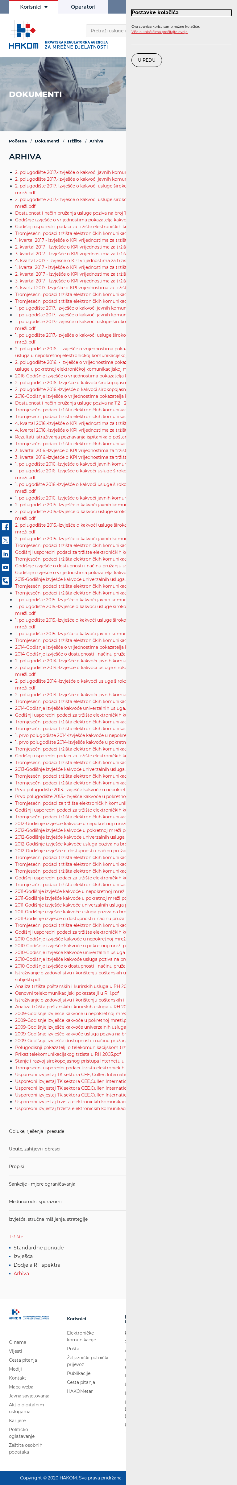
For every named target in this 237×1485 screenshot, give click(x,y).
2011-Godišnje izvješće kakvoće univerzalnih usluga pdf (73, 905)
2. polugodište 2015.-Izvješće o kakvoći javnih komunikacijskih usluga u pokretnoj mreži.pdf (113, 538)
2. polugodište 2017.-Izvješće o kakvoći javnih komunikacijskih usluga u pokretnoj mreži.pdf (113, 179)
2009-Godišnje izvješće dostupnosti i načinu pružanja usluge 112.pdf (87, 1040)
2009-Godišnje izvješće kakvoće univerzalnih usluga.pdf (74, 1027)
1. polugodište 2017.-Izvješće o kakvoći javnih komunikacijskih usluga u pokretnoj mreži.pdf (112, 315)
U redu (147, 60)
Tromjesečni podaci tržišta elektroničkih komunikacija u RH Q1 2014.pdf (92, 762)
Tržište (16, 1237)
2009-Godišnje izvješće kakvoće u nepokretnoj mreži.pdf (75, 1013)
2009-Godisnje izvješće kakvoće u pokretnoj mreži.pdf (73, 1020)
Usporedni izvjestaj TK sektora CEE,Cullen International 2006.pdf (84, 1081)
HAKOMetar (80, 1391)
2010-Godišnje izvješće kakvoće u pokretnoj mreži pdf (72, 945)
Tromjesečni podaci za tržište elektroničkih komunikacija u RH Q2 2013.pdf (95, 803)
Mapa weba (21, 1387)
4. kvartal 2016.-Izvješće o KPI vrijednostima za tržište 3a (75, 423)
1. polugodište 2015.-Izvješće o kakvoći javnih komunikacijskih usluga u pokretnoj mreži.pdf (112, 633)
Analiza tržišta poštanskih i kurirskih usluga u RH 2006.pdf (77, 1007)
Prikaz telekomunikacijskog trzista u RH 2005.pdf (68, 1054)
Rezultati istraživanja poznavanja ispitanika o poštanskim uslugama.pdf (92, 437)
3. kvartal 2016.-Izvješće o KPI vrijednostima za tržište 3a (75, 450)
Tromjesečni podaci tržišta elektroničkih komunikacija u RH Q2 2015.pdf (92, 640)
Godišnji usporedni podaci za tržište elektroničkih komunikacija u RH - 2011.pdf (99, 878)
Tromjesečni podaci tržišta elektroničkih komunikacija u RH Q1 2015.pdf (91, 701)
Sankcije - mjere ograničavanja (42, 1184)
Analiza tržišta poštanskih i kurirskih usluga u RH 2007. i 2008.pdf (85, 986)
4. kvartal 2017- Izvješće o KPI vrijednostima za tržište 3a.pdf (79, 287)
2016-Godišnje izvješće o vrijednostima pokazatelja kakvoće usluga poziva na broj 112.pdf (110, 396)
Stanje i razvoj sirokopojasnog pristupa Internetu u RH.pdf (77, 1061)
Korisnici (30, 7)
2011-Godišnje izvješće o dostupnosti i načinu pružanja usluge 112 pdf (88, 918)
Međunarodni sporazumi (35, 1201)
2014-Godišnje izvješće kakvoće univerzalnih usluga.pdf (74, 708)
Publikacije (78, 1373)
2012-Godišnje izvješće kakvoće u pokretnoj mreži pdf (72, 830)
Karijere (17, 1420)
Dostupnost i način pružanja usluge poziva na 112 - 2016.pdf (78, 403)
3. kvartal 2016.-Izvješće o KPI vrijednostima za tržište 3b (75, 457)
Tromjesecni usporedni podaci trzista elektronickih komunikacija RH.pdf (92, 1068)
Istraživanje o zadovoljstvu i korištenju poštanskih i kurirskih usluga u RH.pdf (97, 1000)
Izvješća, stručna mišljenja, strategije (48, 1219)
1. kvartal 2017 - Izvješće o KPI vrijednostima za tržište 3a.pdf (79, 267)
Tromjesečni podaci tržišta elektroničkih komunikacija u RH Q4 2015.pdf (92, 586)
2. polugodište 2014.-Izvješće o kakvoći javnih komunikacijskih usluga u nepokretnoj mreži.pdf (116, 661)
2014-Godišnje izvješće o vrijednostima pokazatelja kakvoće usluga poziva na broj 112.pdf (110, 647)
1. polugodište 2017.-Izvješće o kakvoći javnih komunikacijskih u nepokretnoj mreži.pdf (107, 308)
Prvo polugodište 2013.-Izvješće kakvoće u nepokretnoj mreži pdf (84, 789)
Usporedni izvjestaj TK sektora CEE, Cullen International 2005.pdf (84, 1074)
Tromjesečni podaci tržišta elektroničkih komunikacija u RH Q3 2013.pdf (92, 783)
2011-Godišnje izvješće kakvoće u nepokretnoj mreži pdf (74, 891)
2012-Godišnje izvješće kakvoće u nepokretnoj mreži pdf (75, 823)
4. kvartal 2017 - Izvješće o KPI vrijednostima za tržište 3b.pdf (80, 260)
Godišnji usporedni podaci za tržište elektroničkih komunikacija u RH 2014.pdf (98, 715)
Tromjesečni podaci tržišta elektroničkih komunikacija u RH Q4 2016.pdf (92, 416)
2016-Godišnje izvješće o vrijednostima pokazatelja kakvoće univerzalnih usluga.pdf (104, 376)
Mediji (15, 1369)
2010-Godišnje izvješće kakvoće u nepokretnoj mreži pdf (75, 939)
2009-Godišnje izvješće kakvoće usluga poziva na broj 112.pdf (80, 1034)
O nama (17, 1342)
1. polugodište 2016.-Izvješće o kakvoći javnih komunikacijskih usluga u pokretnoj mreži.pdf (112, 498)
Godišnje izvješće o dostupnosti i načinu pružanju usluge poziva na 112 (90, 566)
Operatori (83, 7)
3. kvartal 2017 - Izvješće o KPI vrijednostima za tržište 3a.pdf (79, 281)
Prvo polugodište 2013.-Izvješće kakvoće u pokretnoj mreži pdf (82, 796)
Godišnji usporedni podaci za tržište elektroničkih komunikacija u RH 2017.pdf (98, 226)
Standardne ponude (39, 1248)
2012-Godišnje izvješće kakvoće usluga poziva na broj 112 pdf (79, 844)
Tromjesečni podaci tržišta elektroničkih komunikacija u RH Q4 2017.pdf (92, 233)
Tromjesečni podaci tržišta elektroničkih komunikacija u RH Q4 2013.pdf (92, 776)
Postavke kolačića (155, 12)
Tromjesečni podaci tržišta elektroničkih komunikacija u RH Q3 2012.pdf (92, 864)
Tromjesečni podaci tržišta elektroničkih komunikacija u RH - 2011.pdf (89, 925)
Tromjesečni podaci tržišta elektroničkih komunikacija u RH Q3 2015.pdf (92, 593)
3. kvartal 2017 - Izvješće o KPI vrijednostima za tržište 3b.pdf (80, 254)
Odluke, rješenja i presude (36, 1131)
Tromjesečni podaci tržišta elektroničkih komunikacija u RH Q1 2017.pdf (91, 410)
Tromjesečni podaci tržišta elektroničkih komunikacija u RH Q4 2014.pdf (92, 722)
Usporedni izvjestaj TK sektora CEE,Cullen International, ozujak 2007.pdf (92, 1088)
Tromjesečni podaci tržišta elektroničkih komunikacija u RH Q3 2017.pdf (92, 294)
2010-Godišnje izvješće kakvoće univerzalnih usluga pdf (74, 952)
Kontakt (17, 1378)
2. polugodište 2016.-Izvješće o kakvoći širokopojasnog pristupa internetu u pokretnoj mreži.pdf (117, 389)
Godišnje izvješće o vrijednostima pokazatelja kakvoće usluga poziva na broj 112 (100, 572)
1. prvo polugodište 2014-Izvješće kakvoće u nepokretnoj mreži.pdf (86, 735)
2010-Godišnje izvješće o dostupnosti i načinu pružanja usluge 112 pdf (89, 966)
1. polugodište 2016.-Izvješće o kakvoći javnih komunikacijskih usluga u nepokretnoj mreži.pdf (115, 464)
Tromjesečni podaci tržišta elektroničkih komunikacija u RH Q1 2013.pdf (91, 817)
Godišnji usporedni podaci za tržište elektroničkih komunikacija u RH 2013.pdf (98, 756)
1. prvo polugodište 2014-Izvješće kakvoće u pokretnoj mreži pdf (83, 742)
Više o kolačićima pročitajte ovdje (159, 32)
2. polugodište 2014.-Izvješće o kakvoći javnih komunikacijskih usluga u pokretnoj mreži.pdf (113, 694)
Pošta (73, 1348)
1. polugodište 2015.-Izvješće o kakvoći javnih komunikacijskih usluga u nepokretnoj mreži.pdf (115, 600)
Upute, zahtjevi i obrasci (34, 1149)
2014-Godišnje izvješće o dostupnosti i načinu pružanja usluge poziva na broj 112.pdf (104, 654)
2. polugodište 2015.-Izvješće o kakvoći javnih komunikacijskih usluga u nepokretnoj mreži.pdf (115, 505)
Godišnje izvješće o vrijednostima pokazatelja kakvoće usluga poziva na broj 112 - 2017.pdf (110, 220)
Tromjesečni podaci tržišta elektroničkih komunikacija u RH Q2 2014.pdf (92, 749)
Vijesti (15, 1351)
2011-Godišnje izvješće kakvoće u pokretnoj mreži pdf (72, 898)
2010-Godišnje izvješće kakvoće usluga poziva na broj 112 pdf (79, 959)
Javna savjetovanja (29, 1396)
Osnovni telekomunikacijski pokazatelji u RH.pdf (67, 993)
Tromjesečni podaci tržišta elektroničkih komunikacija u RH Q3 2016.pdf (92, 443)
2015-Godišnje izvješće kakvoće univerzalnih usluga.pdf (74, 579)
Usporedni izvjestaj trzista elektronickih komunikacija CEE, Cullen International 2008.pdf (110, 1101)
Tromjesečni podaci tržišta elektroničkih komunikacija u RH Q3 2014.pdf (92, 728)
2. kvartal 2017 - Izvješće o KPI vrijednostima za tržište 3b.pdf (80, 247)
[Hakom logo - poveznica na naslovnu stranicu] (60, 34)
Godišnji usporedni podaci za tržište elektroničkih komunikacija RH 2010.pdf (96, 932)
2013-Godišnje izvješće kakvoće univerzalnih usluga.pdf (74, 769)
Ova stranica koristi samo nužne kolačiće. (165, 29)
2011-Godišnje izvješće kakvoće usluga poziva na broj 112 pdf (79, 912)
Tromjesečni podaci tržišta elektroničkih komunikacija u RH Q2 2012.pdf (92, 871)
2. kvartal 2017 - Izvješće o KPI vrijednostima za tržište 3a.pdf (79, 274)
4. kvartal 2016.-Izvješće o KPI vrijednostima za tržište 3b (75, 430)
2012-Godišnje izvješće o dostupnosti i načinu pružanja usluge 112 (84, 851)
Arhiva (21, 1274)
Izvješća (23, 1256)
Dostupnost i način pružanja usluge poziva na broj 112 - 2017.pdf (83, 213)
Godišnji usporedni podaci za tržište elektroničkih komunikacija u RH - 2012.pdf (100, 810)
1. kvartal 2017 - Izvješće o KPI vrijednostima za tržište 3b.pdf (79, 240)
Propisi (16, 1166)
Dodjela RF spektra (37, 1265)
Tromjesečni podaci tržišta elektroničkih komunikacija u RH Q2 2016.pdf (92, 545)
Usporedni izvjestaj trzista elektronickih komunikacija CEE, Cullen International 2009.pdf (110, 1108)
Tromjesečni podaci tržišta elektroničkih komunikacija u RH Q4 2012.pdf (92, 857)
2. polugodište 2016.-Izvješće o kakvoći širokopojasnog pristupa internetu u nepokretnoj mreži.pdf (120, 382)
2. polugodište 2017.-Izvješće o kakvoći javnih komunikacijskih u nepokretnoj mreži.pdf (107, 172)
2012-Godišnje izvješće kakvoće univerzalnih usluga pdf (74, 837)
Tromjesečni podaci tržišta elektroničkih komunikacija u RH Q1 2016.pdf (92, 559)
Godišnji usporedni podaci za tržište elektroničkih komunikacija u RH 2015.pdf (98, 552)
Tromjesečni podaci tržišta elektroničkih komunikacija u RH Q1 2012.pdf (91, 884)
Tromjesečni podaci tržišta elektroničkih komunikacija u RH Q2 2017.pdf (92, 301)
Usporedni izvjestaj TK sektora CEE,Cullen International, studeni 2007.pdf (93, 1095)
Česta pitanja (23, 1360)
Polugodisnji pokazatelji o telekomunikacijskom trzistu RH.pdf (82, 1047)
